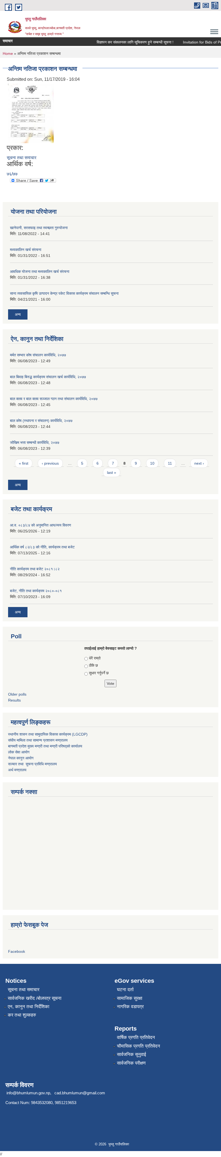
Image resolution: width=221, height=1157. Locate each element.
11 (170, 463)
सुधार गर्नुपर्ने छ (99, 673)
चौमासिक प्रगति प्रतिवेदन (138, 1046)
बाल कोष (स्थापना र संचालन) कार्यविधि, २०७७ (41, 420)
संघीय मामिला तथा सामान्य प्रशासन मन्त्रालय (38, 740)
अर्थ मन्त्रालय (17, 770)
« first (23, 463)
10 (152, 463)
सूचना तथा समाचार (21, 157)
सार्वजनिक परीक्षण (131, 1063)
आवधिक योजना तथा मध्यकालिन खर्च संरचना (39, 271)
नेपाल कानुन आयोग (20, 758)
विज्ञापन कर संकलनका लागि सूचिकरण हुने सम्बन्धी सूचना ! (129, 42)
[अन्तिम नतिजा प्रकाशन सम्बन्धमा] (31, 113)
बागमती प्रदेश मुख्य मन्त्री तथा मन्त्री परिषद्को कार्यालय (45, 746)
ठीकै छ (93, 665)
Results (14, 700)
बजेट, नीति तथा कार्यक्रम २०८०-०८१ (36, 591)
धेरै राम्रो (95, 658)
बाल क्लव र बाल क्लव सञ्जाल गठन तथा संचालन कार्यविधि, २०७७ (54, 399)
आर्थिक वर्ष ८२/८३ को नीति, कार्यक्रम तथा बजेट (42, 547)
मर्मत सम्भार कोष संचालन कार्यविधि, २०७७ (38, 355)
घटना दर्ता (125, 989)
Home (8, 53)
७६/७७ (12, 174)
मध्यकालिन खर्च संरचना (25, 249)
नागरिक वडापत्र (130, 1006)
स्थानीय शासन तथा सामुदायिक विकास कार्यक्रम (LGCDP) (48, 734)
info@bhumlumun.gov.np (28, 1093)
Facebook (16, 951)
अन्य (18, 314)
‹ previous (50, 463)
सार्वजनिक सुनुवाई (131, 1054)
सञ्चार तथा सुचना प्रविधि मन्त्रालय (32, 764)
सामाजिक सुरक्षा (129, 998)
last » (111, 472)
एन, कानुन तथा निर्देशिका (28, 1006)
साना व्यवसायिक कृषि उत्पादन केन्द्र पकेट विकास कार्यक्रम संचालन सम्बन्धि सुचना (64, 293)
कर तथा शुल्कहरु (22, 1015)
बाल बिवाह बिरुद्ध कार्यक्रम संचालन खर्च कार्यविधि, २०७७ (48, 377)
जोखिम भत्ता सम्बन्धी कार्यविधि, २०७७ (34, 442)
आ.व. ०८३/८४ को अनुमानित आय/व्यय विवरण (40, 525)
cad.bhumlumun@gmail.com (79, 1093)
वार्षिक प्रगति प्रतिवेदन (136, 1037)
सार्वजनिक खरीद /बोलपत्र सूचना (34, 998)
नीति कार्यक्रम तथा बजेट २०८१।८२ (35, 569)
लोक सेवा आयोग (18, 752)
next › (199, 463)
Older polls (17, 694)
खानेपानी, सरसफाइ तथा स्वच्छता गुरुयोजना (39, 228)
